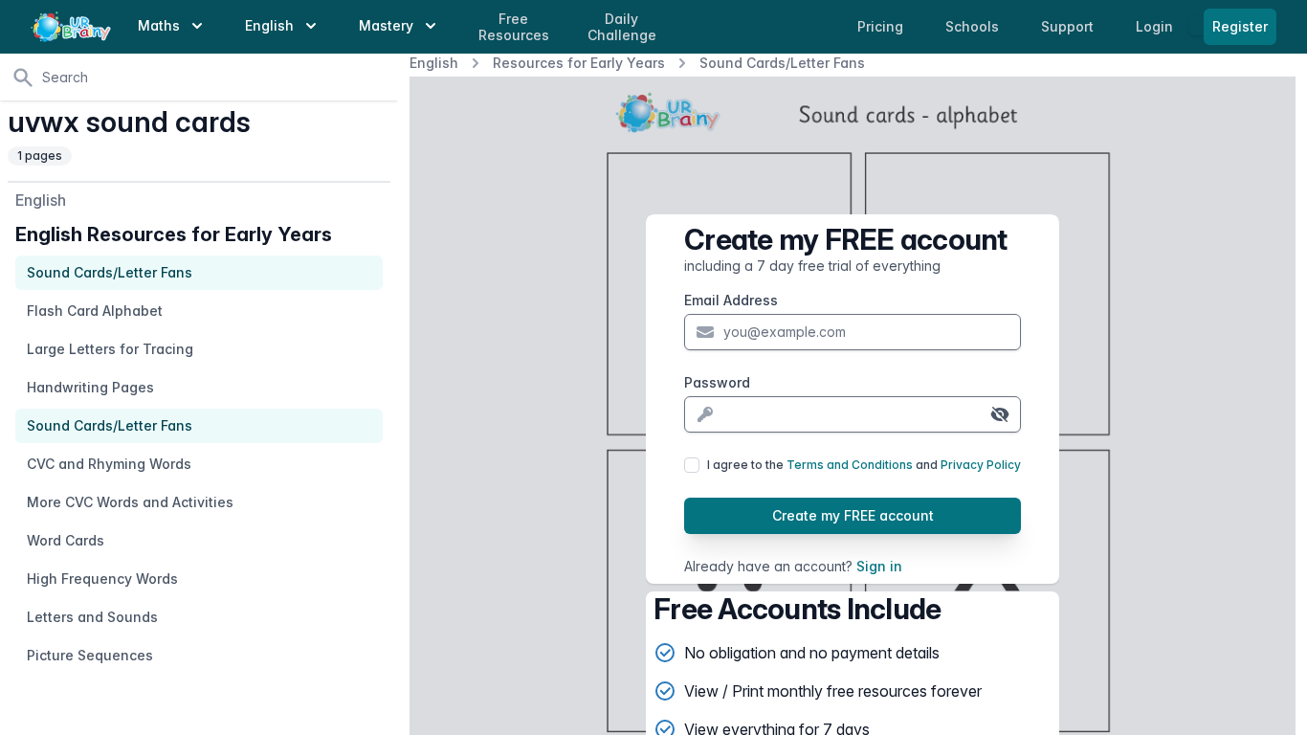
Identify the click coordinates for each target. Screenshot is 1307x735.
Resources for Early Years (579, 63)
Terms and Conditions (849, 464)
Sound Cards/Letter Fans (782, 63)
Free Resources (513, 27)
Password (717, 382)
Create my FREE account (853, 515)
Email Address (731, 300)
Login (1156, 26)
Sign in (879, 566)
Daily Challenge (621, 27)
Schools (974, 26)
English (434, 63)
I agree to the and (864, 464)
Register (1240, 26)
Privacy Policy (981, 464)
